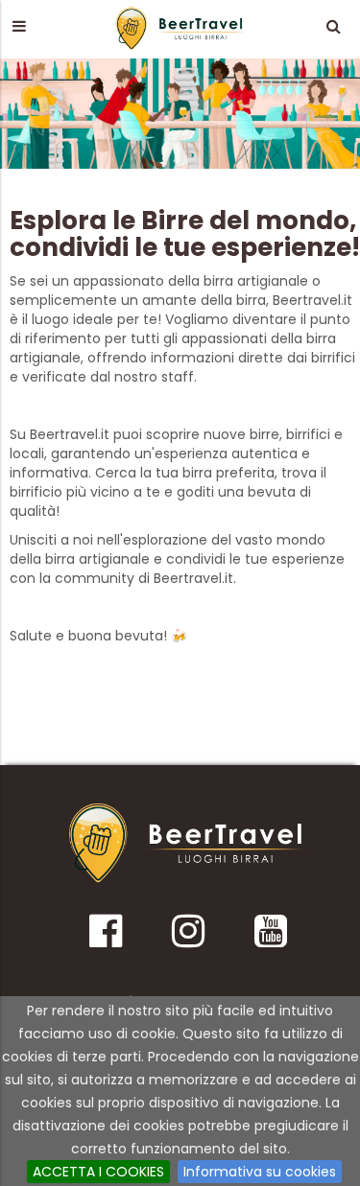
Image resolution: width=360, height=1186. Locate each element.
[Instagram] (187, 937)
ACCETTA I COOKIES (98, 1171)
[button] (18, 26)
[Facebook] (105, 937)
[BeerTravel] (180, 27)
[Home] (188, 843)
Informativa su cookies (259, 1171)
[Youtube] (270, 937)
